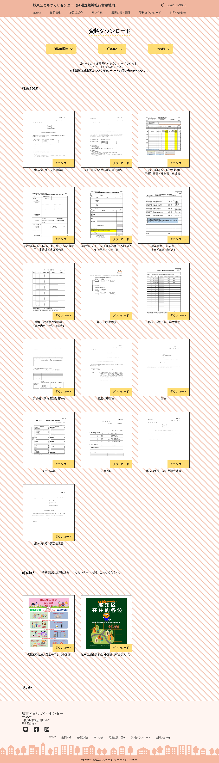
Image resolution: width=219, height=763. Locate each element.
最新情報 (55, 12)
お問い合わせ (178, 12)
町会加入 (112, 48)
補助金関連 (61, 48)
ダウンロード (63, 163)
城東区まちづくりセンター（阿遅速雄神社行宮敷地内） (75, 5)
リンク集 (97, 12)
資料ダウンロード (150, 12)
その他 (161, 48)
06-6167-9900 (176, 5)
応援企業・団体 (121, 12)
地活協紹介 (76, 12)
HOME (37, 12)
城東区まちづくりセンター (42, 713)
